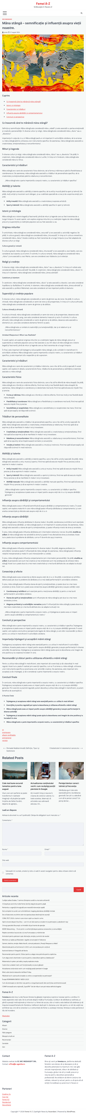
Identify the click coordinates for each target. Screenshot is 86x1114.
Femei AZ (5, 1099)
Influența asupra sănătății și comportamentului (24, 113)
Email (47, 849)
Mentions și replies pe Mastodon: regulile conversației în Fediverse (24, 940)
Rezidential (6, 1102)
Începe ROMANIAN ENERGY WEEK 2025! (15, 979)
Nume (5, 849)
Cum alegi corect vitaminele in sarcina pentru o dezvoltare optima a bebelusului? (28, 958)
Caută (78, 889)
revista (5, 740)
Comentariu (7, 820)
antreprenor (6, 737)
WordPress (71, 1111)
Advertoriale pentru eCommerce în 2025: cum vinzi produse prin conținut (26, 947)
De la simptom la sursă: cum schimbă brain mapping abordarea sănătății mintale (28, 911)
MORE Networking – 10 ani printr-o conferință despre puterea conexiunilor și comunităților (32, 929)
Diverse (4, 1029)
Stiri (3, 1047)
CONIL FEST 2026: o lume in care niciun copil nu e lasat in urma (22, 918)
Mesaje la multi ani (8, 1036)
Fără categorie (7, 1032)
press (6, 32)
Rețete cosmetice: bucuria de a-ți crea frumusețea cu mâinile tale (23, 932)
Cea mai (5, 1096)
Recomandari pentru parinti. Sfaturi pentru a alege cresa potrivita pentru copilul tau (29, 954)
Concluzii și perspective (15, 116)
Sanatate (5, 1043)
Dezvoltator (6, 1105)
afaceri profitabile (9, 735)
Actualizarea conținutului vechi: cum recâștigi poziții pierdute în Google (43, 786)
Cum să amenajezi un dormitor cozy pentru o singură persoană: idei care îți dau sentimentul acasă (34, 983)
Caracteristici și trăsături (15, 109)
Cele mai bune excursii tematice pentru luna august (12, 786)
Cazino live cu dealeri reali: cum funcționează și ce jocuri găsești (22, 965)
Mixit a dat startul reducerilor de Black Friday (16, 972)
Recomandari (7, 19)
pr (3, 729)
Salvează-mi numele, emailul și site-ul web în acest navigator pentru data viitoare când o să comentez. (41, 872)
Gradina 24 (6, 1094)
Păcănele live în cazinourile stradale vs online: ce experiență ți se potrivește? (27, 976)
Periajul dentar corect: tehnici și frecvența (69, 784)
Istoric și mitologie (13, 105)
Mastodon (6, 1015)
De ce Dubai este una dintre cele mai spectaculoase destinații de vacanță (25, 914)
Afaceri (4, 1025)
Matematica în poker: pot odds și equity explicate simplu (20, 961)
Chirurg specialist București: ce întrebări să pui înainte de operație (23, 925)
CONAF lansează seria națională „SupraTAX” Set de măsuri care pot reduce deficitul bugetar (31, 986)
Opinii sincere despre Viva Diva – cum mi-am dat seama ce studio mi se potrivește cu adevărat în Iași (35, 922)
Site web (5, 860)
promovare (6, 732)
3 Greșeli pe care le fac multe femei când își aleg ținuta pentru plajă (24, 904)
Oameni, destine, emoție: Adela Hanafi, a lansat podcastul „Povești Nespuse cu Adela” (30, 943)
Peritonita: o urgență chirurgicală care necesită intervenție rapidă (23, 907)
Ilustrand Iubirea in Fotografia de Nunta (15, 950)
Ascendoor (52, 1111)
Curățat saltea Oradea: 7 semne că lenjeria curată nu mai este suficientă (25, 900)
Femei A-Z (43, 3)
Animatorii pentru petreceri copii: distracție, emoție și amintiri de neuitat (25, 936)
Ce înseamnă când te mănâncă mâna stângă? (23, 101)
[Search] (81, 13)
